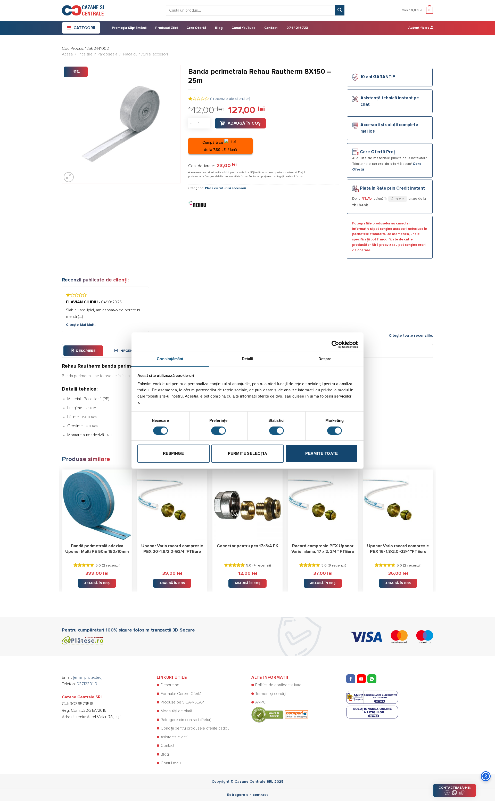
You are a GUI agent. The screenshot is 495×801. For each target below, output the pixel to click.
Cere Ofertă (196, 28)
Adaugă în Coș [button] (97, 583)
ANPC (260, 702)
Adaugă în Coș (244, 123)
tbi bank (360, 205)
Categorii (84, 28)
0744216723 (297, 28)
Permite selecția (247, 453)
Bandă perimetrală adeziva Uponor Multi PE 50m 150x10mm (97, 549)
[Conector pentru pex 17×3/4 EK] (247, 505)
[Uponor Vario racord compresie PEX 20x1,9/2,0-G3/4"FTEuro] (172, 505)
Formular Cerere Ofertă (181, 694)
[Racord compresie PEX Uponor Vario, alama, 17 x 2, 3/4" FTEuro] (323, 505)
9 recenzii (337, 565)
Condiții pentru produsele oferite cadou (195, 728)
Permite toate (321, 453)
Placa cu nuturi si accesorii (146, 54)
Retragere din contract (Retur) (186, 720)
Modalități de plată (176, 711)
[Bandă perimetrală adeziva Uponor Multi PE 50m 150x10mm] (97, 505)
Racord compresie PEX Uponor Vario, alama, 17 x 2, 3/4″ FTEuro (322, 549)
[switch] (218, 430)
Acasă (67, 54)
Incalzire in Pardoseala (98, 54)
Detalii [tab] (247, 359)
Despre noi (170, 685)
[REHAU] (197, 204)
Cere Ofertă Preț (377, 152)
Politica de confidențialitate (278, 685)
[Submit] (339, 10)
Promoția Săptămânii (129, 28)
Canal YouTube (243, 28)
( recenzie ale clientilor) (230, 99)
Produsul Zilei (166, 28)
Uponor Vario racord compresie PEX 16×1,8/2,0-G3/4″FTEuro (398, 549)
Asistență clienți (174, 737)
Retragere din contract (247, 795)
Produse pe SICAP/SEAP (182, 702)
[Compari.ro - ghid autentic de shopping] (279, 714)
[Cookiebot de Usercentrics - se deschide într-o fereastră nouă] (335, 342)
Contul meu (171, 763)
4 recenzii (261, 565)
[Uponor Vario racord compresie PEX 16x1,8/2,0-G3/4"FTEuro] (398, 505)
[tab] (83, 350)
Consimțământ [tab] (170, 359)
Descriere (85, 351)
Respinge (173, 453)
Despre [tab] (325, 359)
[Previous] (62, 527)
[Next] (433, 527)
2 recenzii (111, 565)
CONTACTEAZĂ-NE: (455, 787)
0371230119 (87, 684)
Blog (219, 28)
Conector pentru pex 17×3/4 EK (247, 546)
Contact (271, 28)
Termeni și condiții (270, 694)
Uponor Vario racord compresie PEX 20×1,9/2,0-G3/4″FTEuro (172, 549)
